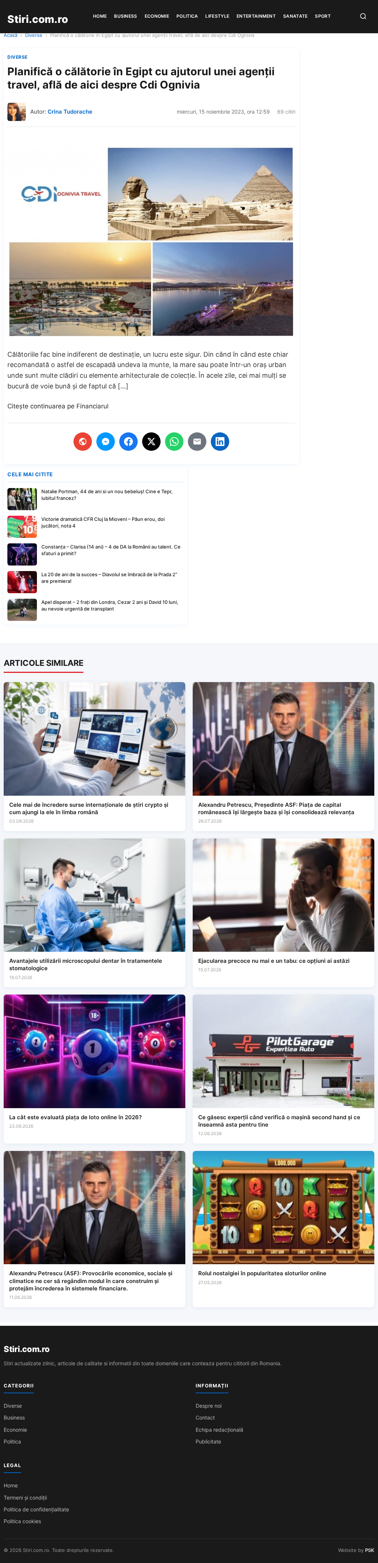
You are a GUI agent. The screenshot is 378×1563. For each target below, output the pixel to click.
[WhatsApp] (174, 441)
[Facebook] (128, 441)
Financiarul (92, 406)
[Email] (197, 441)
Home (100, 16)
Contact (205, 1417)
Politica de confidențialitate (36, 1509)
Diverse (33, 35)
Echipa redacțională (219, 1430)
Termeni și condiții (25, 1497)
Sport (323, 16)
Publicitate (208, 1441)
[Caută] (363, 17)
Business (125, 16)
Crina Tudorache (70, 111)
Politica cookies (22, 1521)
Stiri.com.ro (26, 1349)
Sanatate (295, 16)
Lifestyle (217, 16)
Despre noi (208, 1406)
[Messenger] (105, 441)
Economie (157, 16)
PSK (369, 1550)
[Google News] (82, 441)
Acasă (10, 35)
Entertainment (256, 16)
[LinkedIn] (220, 441)
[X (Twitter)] (151, 441)
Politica (187, 16)
